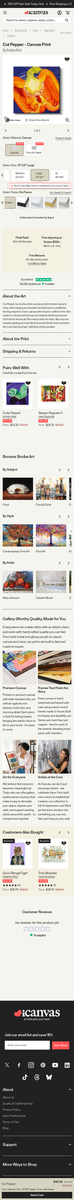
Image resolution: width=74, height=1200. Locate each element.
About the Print (16, 338)
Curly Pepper (11, 413)
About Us (8, 1097)
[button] (14, 150)
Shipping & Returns (19, 351)
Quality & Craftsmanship (18, 1103)
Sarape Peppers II (50, 413)
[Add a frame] (12, 120)
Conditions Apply (37, 263)
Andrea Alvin (9, 416)
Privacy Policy (11, 1109)
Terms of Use (11, 1122)
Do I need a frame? (60, 192)
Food (35, 30)
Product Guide (63, 138)
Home (5, 30)
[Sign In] (59, 12)
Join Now (61, 1045)
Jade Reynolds (46, 416)
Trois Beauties (47, 873)
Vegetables (49, 30)
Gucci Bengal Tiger (15, 873)
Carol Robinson (46, 876)
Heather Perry (10, 876)
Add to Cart (37, 1195)
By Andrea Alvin (12, 50)
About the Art (14, 296)
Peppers (11, 35)
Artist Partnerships (14, 1116)
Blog (5, 1128)
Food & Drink (21, 30)
